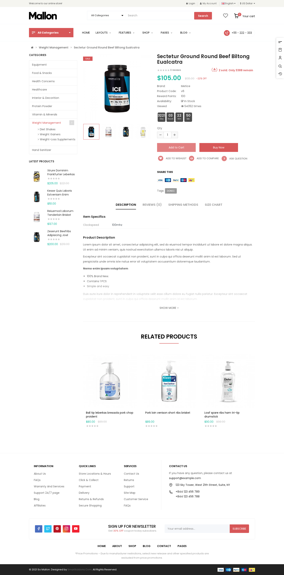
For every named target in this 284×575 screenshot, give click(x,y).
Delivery (84, 493)
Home (102, 546)
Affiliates (40, 505)
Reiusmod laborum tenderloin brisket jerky (60, 215)
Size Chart (213, 204)
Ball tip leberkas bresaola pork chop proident (109, 414)
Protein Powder (42, 106)
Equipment (39, 65)
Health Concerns (43, 81)
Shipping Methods (183, 204)
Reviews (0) (152, 204)
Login (192, 3)
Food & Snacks (42, 73)
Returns (129, 480)
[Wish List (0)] (225, 17)
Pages (182, 546)
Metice (185, 86)
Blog (36, 499)
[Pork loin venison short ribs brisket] (169, 381)
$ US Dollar (247, 3)
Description (126, 204)
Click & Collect (89, 480)
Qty (159, 128)
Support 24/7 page (47, 493)
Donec (171, 190)
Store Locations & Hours (95, 474)
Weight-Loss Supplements (57, 139)
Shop (132, 546)
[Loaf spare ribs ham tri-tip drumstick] (228, 381)
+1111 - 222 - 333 (242, 33)
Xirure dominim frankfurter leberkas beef (61, 174)
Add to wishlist (175, 158)
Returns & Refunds (91, 499)
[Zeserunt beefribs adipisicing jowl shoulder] (36, 237)
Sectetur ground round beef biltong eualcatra (106, 47)
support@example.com (185, 478)
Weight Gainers (50, 134)
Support (129, 486)
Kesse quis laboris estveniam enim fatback (59, 194)
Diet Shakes (47, 129)
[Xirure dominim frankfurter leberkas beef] (36, 176)
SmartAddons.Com (79, 569)
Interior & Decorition (45, 98)
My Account (210, 3)
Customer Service (136, 499)
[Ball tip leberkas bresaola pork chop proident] (110, 381)
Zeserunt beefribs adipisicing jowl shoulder (59, 235)
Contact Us (131, 474)
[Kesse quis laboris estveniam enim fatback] (36, 196)
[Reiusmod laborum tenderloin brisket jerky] (36, 216)
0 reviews (175, 70)
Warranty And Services (49, 486)
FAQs (37, 480)
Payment (85, 486)
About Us (40, 474)
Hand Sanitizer (41, 150)
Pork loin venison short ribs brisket (167, 413)
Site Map (129, 493)
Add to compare (207, 158)
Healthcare (39, 89)
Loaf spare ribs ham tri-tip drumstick (222, 414)
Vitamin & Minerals (44, 114)
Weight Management (53, 47)
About (117, 546)
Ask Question (238, 158)
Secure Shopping (90, 505)
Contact (164, 546)
